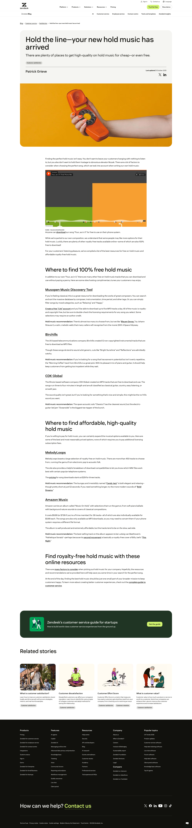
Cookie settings (54, 823)
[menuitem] (167, 2)
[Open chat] (187, 823)
